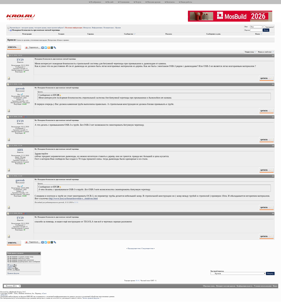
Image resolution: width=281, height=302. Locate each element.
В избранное (96, 2)
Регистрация (27, 34)
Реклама (169, 34)
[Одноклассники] (48, 48)
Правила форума (13, 273)
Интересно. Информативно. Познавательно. (98, 27)
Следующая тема (147, 248)
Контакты (171, 2)
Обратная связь (209, 286)
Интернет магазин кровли (225, 286)
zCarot (44, 293)
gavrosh (20, 88)
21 (23, 99)
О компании (124, 2)
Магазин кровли (153, 2)
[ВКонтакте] (42, 48)
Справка (90, 34)
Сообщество (128, 34)
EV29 (20, 59)
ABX (20, 149)
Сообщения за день (213, 34)
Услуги (138, 2)
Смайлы (10, 266)
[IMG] (9, 268)
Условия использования (262, 286)
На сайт (110, 2)
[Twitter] (45, 48)
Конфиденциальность (244, 286)
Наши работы (186, 2)
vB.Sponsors (4, 295)
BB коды (10, 265)
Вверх (275, 286)
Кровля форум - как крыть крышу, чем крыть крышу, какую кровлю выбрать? (37, 27)
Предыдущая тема (134, 248)
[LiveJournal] (54, 48)
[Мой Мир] (51, 48)
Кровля (118, 27)
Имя (246, 26)
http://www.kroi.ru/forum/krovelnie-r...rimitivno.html (73, 198)
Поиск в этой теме (264, 52)
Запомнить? (270, 27)
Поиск (257, 34)
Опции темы (249, 52)
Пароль (247, 30)
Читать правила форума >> (91, 298)
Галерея (61, 34)
